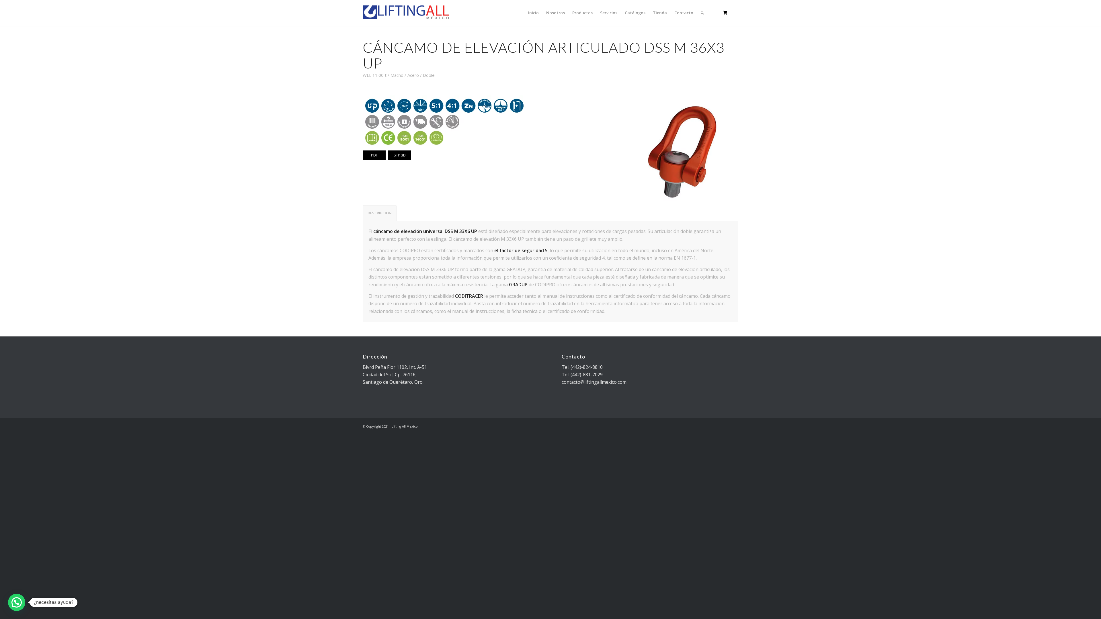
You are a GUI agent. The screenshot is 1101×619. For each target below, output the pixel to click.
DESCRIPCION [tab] (380, 213)
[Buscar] (702, 13)
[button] (16, 602)
